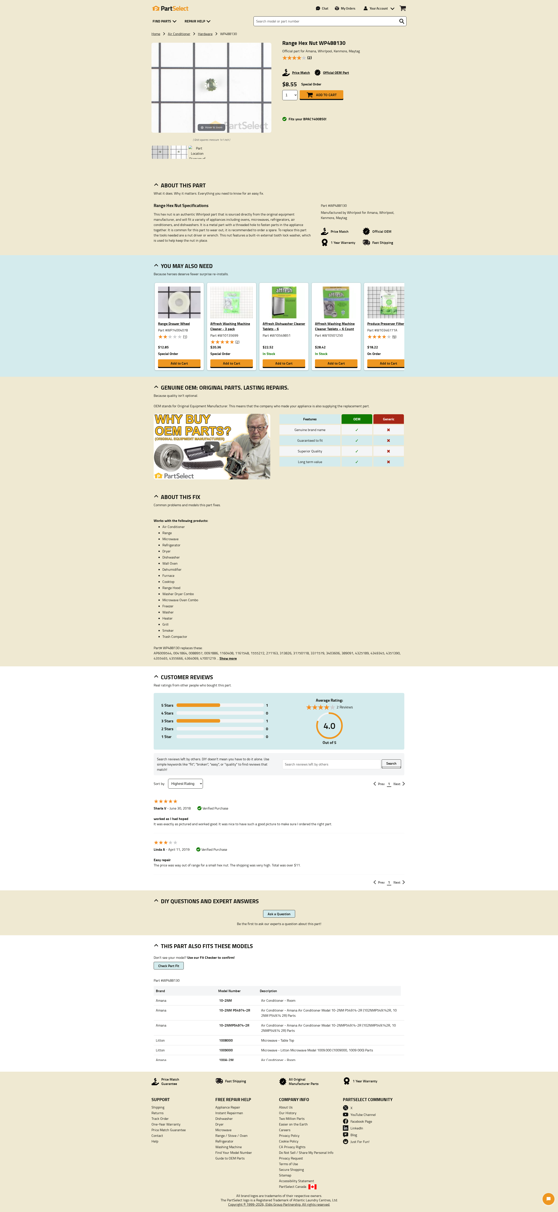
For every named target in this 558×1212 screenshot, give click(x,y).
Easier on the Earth (293, 1124)
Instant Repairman (229, 1112)
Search (391, 763)
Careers (284, 1129)
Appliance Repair (227, 1107)
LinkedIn (356, 1128)
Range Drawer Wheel (174, 323)
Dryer (219, 1124)
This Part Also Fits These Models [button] (207, 946)
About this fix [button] (180, 497)
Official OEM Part (336, 72)
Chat (325, 8)
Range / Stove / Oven (231, 1135)
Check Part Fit (168, 965)
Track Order (160, 1118)
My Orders (348, 8)
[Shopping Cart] (403, 8)
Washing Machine (228, 1146)
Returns (157, 1112)
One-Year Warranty (165, 1124)
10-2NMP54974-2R (234, 1025)
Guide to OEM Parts (230, 1158)
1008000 (226, 1040)
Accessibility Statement (296, 1180)
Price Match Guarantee (168, 1129)
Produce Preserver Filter (385, 323)
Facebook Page (361, 1121)
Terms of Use (288, 1163)
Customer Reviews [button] (187, 677)
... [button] (227, 658)
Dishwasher (224, 1118)
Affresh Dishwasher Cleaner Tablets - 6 (284, 326)
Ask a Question (279, 913)
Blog (353, 1134)
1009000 (226, 1049)
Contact (157, 1135)
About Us (286, 1107)
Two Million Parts (292, 1118)
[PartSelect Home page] (170, 8)
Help (154, 1141)
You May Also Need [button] (187, 266)
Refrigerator (224, 1141)
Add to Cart (326, 94)
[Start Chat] (549, 1199)
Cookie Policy (288, 1141)
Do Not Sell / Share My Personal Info (306, 1152)
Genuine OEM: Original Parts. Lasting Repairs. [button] (225, 387)
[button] (165, 21)
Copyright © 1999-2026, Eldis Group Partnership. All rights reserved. (279, 1204)
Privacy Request (291, 1158)
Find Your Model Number (233, 1152)
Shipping (157, 1107)
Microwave (223, 1129)
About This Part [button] (183, 185)
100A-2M (226, 1059)
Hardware (205, 34)
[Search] (401, 21)
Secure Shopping (291, 1169)
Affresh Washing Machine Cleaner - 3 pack (230, 326)
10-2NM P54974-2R (234, 1010)
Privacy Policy (289, 1135)
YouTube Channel (363, 1114)
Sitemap (285, 1175)
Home (155, 34)
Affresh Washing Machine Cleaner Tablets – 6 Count (335, 326)
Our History (287, 1112)
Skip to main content (279, 45)
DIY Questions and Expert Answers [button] (210, 901)
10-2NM (225, 1000)
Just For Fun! (359, 1141)
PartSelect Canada (292, 1186)
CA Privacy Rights (292, 1146)
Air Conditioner (179, 34)
